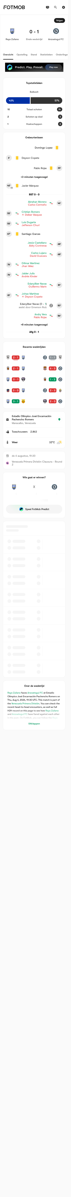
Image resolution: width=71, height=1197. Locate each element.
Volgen (59, 20)
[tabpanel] (34, 372)
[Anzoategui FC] (54, 488)
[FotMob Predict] (34, 67)
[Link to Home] (14, 7)
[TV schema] (47, 7)
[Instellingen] (63, 7)
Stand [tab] (34, 54)
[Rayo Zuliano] (14, 488)
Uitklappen (34, 723)
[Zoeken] (55, 7)
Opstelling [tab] (22, 54)
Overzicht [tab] (8, 54)
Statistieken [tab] (46, 54)
